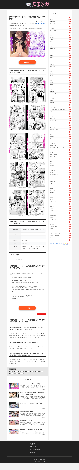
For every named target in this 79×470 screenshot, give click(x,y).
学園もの (27, 371)
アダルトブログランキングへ (56, 243)
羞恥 (23, 373)
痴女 (20, 373)
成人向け (40, 371)
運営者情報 (32, 452)
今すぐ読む (27, 308)
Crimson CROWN (13, 369)
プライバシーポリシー (35, 449)
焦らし (11, 373)
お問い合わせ (33, 446)
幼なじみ (32, 371)
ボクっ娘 (11, 371)
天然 (23, 371)
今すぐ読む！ (27, 62)
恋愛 (36, 371)
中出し (16, 371)
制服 (20, 371)
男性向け (15, 373)
